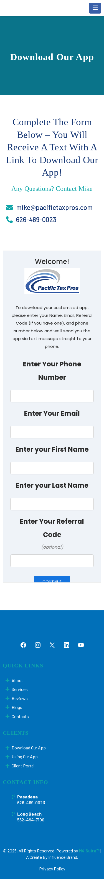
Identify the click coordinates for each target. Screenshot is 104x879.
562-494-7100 (30, 819)
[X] (52, 645)
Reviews (20, 698)
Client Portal (23, 765)
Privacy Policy (52, 868)
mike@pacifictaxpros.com (54, 207)
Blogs (17, 707)
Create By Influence (48, 857)
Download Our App (29, 747)
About (17, 680)
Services (20, 689)
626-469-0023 (36, 219)
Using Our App (25, 756)
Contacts (20, 716)
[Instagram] (38, 645)
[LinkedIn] (66, 645)
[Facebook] (23, 645)
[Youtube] (81, 645)
